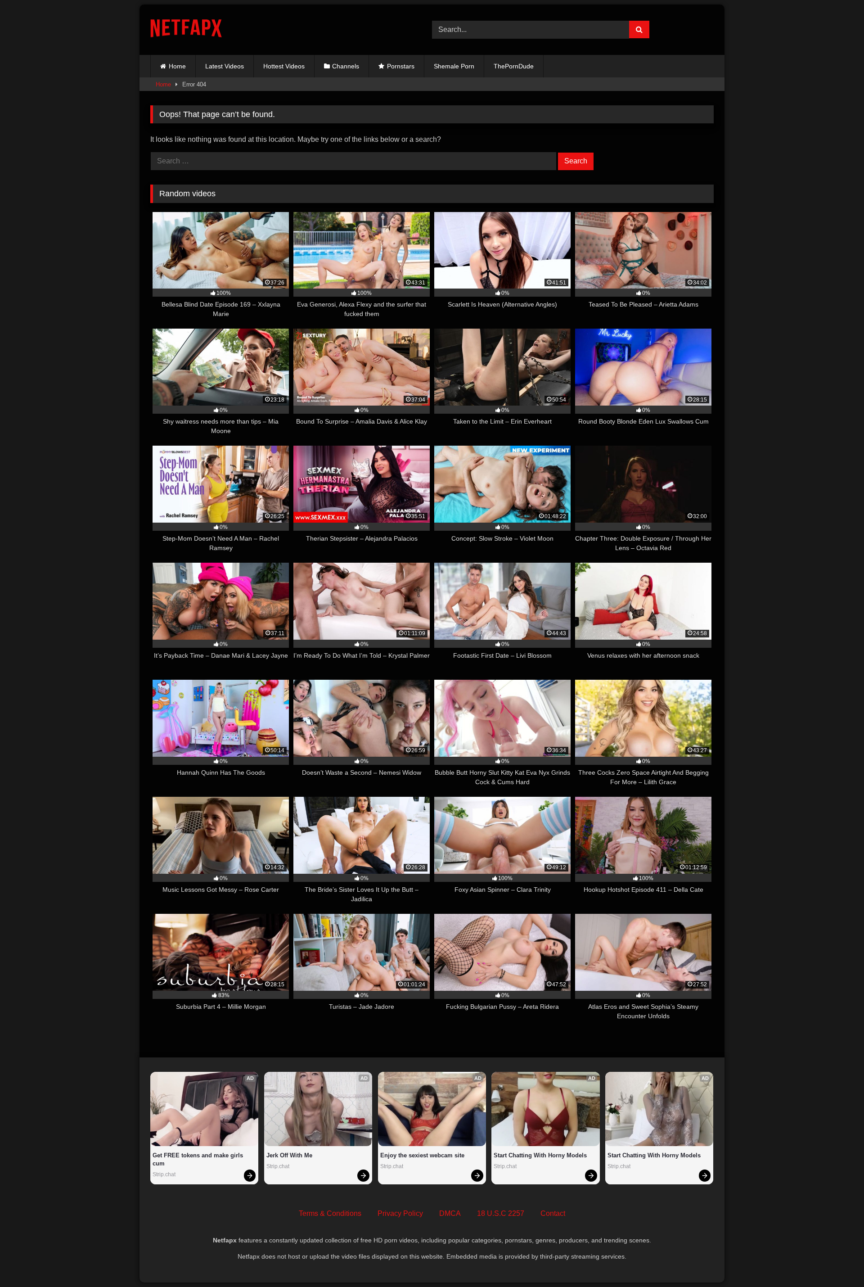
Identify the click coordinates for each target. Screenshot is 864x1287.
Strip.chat (164, 1174)
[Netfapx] (186, 30)
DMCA (450, 1213)
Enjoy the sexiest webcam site (422, 1155)
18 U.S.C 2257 (500, 1213)
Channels (345, 66)
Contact (552, 1213)
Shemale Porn (454, 66)
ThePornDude (514, 66)
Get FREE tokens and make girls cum (199, 1159)
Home (177, 66)
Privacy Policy (400, 1213)
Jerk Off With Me (289, 1155)
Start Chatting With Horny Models (540, 1155)
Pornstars (400, 66)
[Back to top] (836, 1260)
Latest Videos (224, 66)
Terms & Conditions (330, 1213)
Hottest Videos (284, 66)
